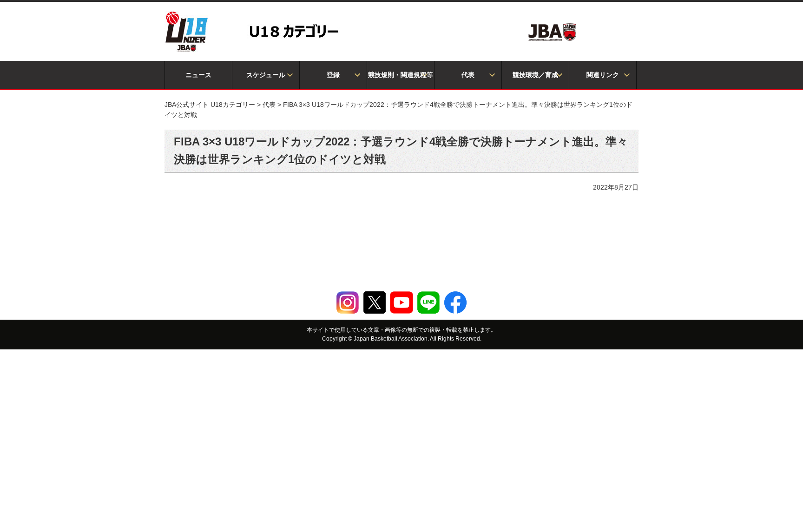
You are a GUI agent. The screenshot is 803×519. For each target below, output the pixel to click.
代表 (467, 75)
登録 (333, 75)
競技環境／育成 (535, 75)
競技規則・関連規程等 (400, 75)
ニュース (198, 75)
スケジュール (265, 75)
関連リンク (602, 75)
